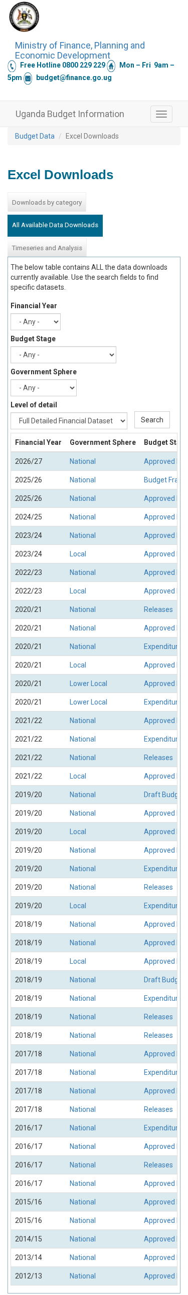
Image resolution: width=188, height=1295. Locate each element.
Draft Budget (164, 795)
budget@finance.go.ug (74, 78)
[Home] (24, 16)
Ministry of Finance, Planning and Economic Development (80, 49)
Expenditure (163, 646)
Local (78, 554)
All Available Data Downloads (55, 225)
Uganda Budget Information (70, 114)
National (83, 461)
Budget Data (35, 136)
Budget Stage (33, 339)
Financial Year (34, 306)
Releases (158, 609)
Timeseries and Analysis (47, 248)
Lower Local (88, 684)
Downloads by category (47, 202)
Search (152, 420)
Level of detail (34, 405)
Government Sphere (44, 372)
